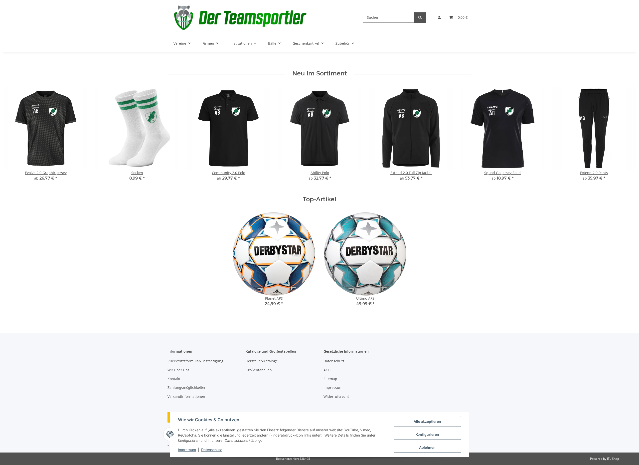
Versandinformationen (186, 396)
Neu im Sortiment (319, 73)
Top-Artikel (319, 199)
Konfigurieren (427, 434)
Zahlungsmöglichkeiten (186, 387)
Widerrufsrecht (336, 396)
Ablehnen (427, 447)
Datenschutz (211, 450)
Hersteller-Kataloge (262, 361)
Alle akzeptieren (427, 421)
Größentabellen (259, 370)
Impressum (187, 450)
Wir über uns (178, 370)
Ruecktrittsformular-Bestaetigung (195, 361)
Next (627, 137)
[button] (439, 17)
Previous (12, 137)
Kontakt (173, 378)
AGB (326, 370)
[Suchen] (420, 17)
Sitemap (330, 378)
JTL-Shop (613, 459)
